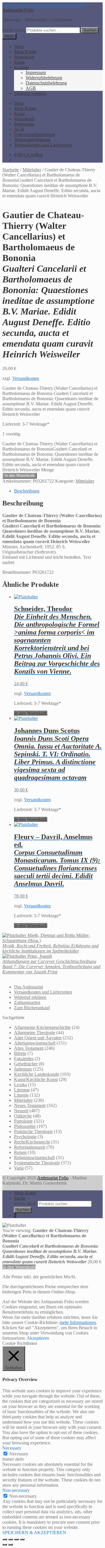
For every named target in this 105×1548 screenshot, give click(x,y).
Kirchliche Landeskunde (36, 1074)
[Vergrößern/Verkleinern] (4, 1539)
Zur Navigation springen (25, 4)
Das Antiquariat (28, 986)
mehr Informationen (78, 1322)
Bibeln (20, 1053)
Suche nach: (13, 29)
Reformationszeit (29, 1147)
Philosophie (25, 1126)
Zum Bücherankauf (32, 1007)
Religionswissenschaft (34, 1157)
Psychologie (25, 1136)
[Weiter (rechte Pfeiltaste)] (10, 1544)
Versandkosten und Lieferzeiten (43, 144)
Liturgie (21, 1095)
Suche (19, 1198)
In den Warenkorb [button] (30, 713)
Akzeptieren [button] (38, 1338)
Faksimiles (24, 1058)
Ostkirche (23, 1115)
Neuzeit (21, 1110)
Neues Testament (30, 1105)
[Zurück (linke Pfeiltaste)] (4, 1544)
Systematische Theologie (37, 1162)
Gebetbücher (26, 1063)
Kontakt (21, 67)
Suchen (89, 30)
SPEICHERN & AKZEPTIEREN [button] (34, 1532)
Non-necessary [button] (16, 1490)
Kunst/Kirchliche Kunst (36, 1079)
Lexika (20, 1084)
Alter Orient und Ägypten (38, 1037)
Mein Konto (25, 51)
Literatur (22, 1089)
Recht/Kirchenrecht (32, 1141)
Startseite (10, 169)
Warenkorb (24, 56)
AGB (31, 88)
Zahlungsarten (27, 1002)
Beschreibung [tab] (26, 490)
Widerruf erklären (30, 93)
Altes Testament (28, 1048)
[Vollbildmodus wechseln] (10, 1539)
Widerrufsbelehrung (44, 77)
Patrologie (23, 1121)
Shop (19, 46)
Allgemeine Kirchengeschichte (42, 1027)
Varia (19, 1167)
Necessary (18, 1453)
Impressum (36, 72)
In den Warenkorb (19, 475)
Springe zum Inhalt (66, 4)
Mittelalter (31, 169)
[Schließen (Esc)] (22, 1539)
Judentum (23, 1069)
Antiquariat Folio (18, 10)
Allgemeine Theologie (34, 1032)
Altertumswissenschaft (34, 1042)
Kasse (19, 62)
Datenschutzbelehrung (46, 82)
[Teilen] (16, 1539)
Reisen (20, 1152)
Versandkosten (25, 378)
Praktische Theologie (33, 1131)
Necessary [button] (11, 1448)
